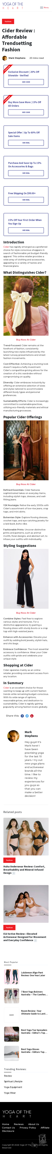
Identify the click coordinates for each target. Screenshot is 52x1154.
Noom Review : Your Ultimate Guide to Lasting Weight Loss (34, 1013)
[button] (44, 7)
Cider (6, 247)
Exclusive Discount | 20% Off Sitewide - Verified (23, 73)
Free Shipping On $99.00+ (22, 193)
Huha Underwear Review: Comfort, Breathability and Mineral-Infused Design (24, 869)
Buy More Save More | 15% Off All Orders (24, 104)
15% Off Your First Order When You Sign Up (25, 221)
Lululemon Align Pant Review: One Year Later (33, 974)
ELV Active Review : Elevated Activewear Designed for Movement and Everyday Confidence (24, 937)
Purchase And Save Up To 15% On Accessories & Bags (24, 164)
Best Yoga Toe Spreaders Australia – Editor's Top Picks (34, 1032)
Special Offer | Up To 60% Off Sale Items (24, 134)
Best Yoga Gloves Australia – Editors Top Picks (32, 1052)
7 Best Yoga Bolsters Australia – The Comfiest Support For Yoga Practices (34, 996)
